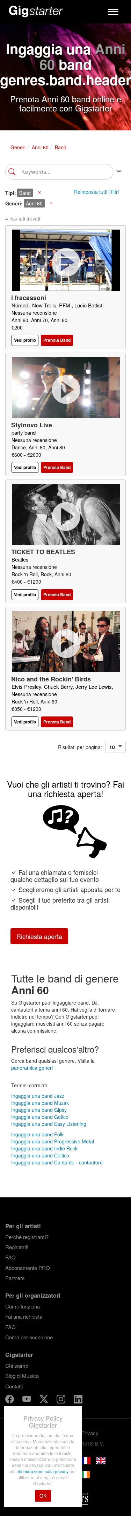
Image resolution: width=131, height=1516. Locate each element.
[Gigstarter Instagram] (62, 1400)
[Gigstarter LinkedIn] (78, 1400)
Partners (15, 1278)
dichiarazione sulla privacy (44, 1471)
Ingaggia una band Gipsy (39, 1109)
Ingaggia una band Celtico (40, 1155)
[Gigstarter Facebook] (10, 1400)
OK (42, 1495)
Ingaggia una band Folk (37, 1134)
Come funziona (22, 1306)
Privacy (90, 1432)
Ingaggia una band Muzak (40, 1102)
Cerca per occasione (29, 1337)
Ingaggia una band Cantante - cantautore (57, 1162)
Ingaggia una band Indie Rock (44, 1148)
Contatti (14, 1386)
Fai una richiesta (23, 1316)
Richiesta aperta (39, 936)
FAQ (10, 1257)
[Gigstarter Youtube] (27, 1400)
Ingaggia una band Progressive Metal (52, 1141)
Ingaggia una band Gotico (39, 1116)
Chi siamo (16, 1365)
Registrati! (16, 1247)
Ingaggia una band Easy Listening (48, 1123)
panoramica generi (32, 1067)
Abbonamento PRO (27, 1267)
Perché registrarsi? (27, 1236)
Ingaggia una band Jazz (37, 1095)
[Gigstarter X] (44, 1400)
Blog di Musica (22, 1375)
